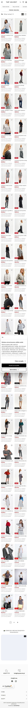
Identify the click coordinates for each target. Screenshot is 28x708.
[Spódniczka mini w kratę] (7, 427)
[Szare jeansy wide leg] (21, 76)
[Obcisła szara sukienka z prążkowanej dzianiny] (7, 502)
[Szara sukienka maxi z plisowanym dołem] (7, 327)
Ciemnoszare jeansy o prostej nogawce (21, 135)
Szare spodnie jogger (19, 60)
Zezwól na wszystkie (14, 365)
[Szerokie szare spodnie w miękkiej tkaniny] (7, 527)
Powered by (10, 705)
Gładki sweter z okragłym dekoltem (21, 410)
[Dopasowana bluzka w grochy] (7, 452)
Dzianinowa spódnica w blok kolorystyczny (21, 385)
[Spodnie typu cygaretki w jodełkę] (7, 201)
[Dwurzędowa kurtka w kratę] (21, 251)
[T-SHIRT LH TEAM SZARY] (21, 602)
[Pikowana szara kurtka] (7, 226)
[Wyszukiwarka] (20, 2)
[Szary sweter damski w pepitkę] (21, 527)
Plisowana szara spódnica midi (21, 511)
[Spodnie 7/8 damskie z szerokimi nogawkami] (21, 427)
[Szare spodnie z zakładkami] (21, 26)
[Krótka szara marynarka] (7, 51)
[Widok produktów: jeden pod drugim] (25, 14)
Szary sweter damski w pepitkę (21, 536)
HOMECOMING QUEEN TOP (6, 586)
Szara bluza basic (5, 85)
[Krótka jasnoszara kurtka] (7, 276)
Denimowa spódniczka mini (7, 485)
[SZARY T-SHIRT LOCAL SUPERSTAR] (21, 577)
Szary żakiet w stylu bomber (7, 310)
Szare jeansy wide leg (19, 85)
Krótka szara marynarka (6, 60)
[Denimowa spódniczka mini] (7, 477)
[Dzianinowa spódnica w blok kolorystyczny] (21, 377)
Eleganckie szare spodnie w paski (21, 210)
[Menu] (2, 2)
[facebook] (12, 681)
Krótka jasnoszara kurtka (6, 285)
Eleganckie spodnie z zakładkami (21, 235)
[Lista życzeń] (23, 2)
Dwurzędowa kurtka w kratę (20, 260)
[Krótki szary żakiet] (7, 552)
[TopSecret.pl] (11, 2)
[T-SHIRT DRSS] (7, 602)
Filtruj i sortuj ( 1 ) (9, 14)
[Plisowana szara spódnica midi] (21, 502)
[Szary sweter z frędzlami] (21, 101)
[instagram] (16, 681)
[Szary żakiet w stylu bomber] (7, 301)
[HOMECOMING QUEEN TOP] (7, 577)
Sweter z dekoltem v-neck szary (7, 110)
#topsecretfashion (14, 632)
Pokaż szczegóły (19, 361)
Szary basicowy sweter (6, 135)
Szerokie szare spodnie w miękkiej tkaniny (7, 536)
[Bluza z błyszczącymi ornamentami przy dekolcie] (21, 327)
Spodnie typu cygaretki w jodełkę (7, 210)
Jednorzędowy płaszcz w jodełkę (21, 285)
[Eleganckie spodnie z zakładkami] (21, 226)
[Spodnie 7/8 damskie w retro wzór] (21, 452)
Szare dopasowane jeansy (20, 310)
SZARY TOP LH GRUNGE (19, 561)
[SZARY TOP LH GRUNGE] (21, 552)
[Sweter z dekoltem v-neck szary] (7, 101)
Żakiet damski (4, 385)
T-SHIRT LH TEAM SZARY (20, 611)
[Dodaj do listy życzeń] (11, 20)
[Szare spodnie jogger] (21, 51)
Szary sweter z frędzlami (20, 110)
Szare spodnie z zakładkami (21, 35)
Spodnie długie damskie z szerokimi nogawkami (21, 485)
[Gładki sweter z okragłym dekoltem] (21, 402)
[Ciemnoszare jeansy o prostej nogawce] (21, 126)
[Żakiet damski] (7, 377)
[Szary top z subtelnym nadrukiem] (7, 26)
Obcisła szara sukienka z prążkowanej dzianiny (7, 511)
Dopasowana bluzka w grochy (7, 460)
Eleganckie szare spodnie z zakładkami (7, 260)
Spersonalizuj (13, 369)
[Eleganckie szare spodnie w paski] (21, 201)
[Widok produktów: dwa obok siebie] (22, 14)
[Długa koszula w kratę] (7, 151)
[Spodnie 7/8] (7, 402)
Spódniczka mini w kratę (6, 435)
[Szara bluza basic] (7, 76)
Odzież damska (14, 10)
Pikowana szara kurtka (6, 235)
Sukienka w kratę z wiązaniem (21, 185)
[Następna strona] (17, 622)
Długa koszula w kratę (6, 160)
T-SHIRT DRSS (4, 611)
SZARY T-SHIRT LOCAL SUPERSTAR (21, 586)
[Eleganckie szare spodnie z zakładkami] (7, 251)
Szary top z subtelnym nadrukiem (7, 35)
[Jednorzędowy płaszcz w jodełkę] (21, 276)
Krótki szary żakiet (5, 561)
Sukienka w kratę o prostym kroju (7, 185)
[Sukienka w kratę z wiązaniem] (21, 176)
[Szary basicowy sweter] (7, 126)
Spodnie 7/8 (4, 410)
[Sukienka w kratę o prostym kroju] (7, 176)
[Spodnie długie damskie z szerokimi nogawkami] (21, 477)
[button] (14, 692)
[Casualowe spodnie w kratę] (21, 151)
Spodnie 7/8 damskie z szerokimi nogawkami (21, 435)
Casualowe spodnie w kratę (21, 160)
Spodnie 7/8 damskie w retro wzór (21, 460)
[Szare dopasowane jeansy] (21, 301)
